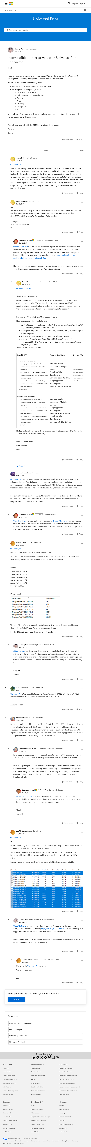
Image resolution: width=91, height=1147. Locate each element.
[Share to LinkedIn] (34, 1057)
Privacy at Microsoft (65, 1117)
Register (75, 3)
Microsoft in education (65, 1068)
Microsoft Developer (37, 1109)
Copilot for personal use (10, 1083)
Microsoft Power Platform (10, 1120)
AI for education (64, 1094)
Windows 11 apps (8, 1094)
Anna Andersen (22, 687)
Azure (32, 1105)
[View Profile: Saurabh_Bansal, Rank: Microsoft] (15, 241)
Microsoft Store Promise (38, 1091)
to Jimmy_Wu (53, 959)
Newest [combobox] (82, 151)
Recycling (75, 1141)
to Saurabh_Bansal (54, 282)
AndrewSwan (21, 473)
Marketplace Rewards (37, 1128)
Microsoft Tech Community (38, 1120)
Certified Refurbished (37, 1087)
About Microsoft (64, 1109)
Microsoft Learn (35, 1113)
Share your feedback (17, 1042)
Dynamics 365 (7, 1113)
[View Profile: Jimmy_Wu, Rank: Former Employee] (11, 50)
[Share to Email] (57, 1057)
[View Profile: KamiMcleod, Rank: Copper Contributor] (12, 543)
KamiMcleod (21, 542)
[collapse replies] (5, 157)
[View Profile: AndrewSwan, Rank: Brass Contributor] (12, 474)
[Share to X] (41, 1057)
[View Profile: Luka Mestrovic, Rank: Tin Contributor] (12, 202)
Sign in (16, 999)
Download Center (36, 1072)
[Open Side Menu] (6, 3)
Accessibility (63, 1128)
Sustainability (63, 1132)
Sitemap (5, 1141)
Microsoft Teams (7, 1124)
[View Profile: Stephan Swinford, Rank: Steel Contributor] (12, 719)
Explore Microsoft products (10, 1091)
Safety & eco (66, 1141)
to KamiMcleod (48, 645)
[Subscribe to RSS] (53, 1057)
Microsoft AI (6, 1105)
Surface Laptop (7, 1072)
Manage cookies (35, 1141)
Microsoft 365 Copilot (9, 1128)
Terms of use (46, 1141)
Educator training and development (69, 1087)
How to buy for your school (67, 1083)
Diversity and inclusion (66, 1124)
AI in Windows (7, 1087)
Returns (33, 1079)
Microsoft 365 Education (66, 1079)
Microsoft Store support (38, 1075)
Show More (23, 466)
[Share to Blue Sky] (49, 1057)
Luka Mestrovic (22, 201)
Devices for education (65, 1072)
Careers (61, 1105)
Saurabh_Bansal (25, 240)
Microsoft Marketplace (37, 1124)
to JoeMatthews (48, 919)
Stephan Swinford (23, 718)
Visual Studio (35, 1132)
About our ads (7, 1143)
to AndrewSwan (50, 514)
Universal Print (11, 10)
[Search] (69, 3)
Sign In (82, 3)
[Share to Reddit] (45, 1057)
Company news (63, 1113)
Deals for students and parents (68, 1091)
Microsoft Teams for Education (68, 1075)
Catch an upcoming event (19, 1036)
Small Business (7, 1132)
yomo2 (19, 158)
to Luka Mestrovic (51, 240)
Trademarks (56, 1141)
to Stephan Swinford (55, 748)
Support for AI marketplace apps (40, 1117)
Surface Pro (6, 1068)
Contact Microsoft (15, 1141)
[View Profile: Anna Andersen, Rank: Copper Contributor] (12, 688)
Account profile (35, 1068)
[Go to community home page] (11, 3)
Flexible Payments (36, 1094)
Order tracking (35, 1083)
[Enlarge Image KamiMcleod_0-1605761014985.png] (35, 607)
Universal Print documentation (21, 1023)
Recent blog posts (16, 1029)
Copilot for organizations (10, 1079)
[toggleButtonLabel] (84, 10)
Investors (62, 1120)
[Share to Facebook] (37, 1057)
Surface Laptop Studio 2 (9, 1075)
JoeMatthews (21, 831)
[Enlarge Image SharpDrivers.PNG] (46, 888)
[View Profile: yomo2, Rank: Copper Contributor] (12, 159)
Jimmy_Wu (19, 49)
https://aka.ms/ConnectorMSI (53, 928)
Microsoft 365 (7, 1117)
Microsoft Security (8, 1109)
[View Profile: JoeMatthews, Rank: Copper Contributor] (12, 832)
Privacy (26, 1141)
